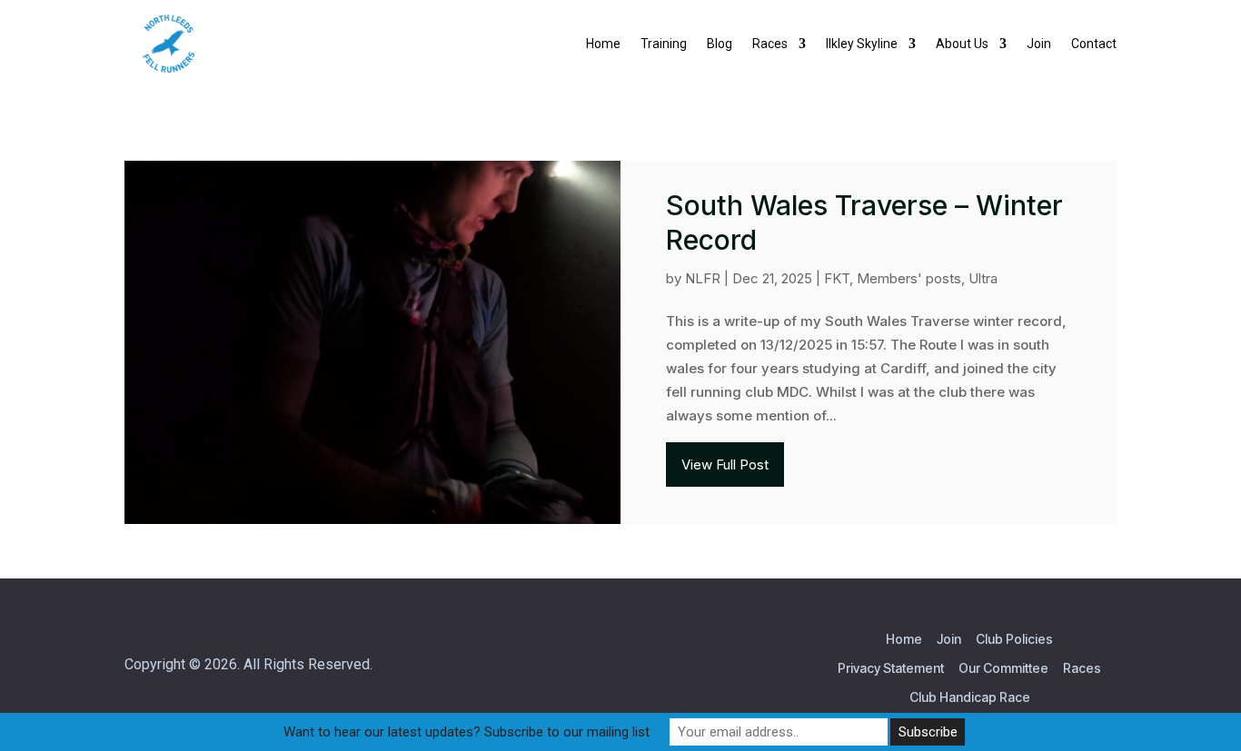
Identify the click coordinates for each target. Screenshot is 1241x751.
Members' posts (909, 278)
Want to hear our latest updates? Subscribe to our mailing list (466, 732)
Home (904, 639)
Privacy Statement (891, 668)
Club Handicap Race (969, 697)
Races (1082, 668)
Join (949, 639)
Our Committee (1003, 668)
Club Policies (1014, 639)
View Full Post (725, 464)
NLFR (702, 278)
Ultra (983, 278)
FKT (836, 278)
